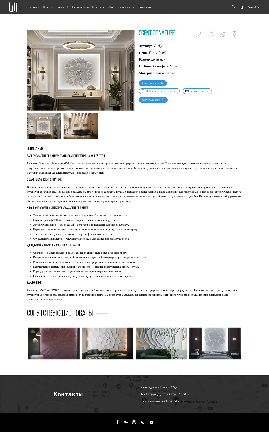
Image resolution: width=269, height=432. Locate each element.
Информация (125, 7)
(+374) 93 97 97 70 (156, 394)
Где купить (98, 7)
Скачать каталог (150, 83)
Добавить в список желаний (161, 91)
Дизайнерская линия (78, 7)
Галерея (60, 7)
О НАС (111, 7)
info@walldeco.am (174, 401)
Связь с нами (145, 7)
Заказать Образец (199, 91)
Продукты (31, 7)
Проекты (47, 7)
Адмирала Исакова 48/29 (163, 387)
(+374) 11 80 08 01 (179, 394)
